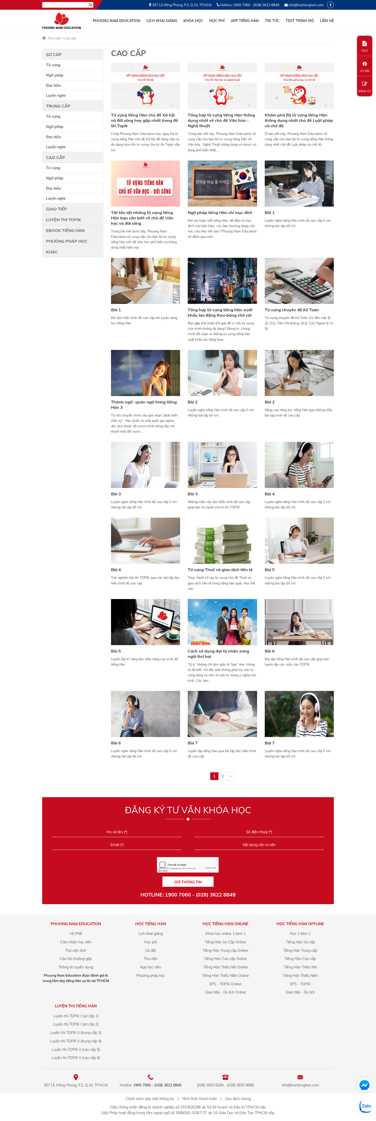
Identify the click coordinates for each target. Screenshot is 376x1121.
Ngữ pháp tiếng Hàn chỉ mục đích (220, 212)
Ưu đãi (150, 950)
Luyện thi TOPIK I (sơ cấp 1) (75, 1016)
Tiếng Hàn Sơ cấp (300, 942)
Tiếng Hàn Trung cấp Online (225, 950)
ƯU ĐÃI (365, 71)
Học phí (217, 20)
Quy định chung (238, 1098)
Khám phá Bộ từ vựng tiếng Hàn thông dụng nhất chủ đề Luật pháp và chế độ (299, 120)
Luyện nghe (56, 95)
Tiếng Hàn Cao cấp (300, 958)
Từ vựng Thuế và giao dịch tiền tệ (220, 569)
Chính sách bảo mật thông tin (150, 1098)
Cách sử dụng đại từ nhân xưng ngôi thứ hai (218, 653)
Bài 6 (270, 651)
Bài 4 (270, 493)
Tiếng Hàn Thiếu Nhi (300, 967)
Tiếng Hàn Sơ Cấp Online (225, 942)
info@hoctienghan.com (306, 5)
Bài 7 (193, 742)
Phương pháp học (66, 241)
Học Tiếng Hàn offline (300, 923)
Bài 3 (116, 493)
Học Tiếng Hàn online (225, 923)
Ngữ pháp (54, 75)
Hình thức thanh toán (199, 1098)
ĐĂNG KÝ (364, 91)
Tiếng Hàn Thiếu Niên (300, 975)
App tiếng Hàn (245, 20)
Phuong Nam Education (116, 20)
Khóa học (193, 20)
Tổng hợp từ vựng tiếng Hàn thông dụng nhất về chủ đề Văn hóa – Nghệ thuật (221, 120)
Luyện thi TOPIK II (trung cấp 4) (75, 1041)
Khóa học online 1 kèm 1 (225, 933)
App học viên (150, 967)
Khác (52, 251)
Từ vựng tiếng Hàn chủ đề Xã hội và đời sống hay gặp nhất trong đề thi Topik (144, 120)
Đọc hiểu (53, 85)
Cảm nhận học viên (76, 942)
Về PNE (76, 933)
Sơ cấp (54, 54)
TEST (364, 50)
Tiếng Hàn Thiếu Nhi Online (225, 967)
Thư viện (54, 38)
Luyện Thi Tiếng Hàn (76, 1005)
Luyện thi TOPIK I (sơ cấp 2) (75, 1024)
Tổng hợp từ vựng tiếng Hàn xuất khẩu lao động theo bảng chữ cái (220, 312)
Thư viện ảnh (75, 950)
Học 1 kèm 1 (300, 933)
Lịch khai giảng (162, 20)
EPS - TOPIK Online (225, 984)
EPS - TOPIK (300, 984)
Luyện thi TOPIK (63, 219)
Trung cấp (58, 106)
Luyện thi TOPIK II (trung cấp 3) (75, 1032)
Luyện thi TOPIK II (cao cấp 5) (76, 1049)
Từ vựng (53, 65)
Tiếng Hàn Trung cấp (300, 950)
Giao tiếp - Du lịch (300, 992)
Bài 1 (270, 212)
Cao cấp (69, 38)
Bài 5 (270, 569)
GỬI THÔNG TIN (188, 882)
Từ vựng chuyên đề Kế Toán (292, 309)
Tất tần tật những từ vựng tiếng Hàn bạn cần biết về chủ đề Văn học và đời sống (142, 218)
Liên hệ (327, 20)
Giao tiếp (56, 208)
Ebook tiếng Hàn (65, 230)
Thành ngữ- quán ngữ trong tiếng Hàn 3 (144, 404)
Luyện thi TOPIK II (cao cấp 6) (76, 1057)
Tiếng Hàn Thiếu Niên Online (225, 975)
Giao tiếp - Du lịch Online (225, 992)
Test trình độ (300, 20)
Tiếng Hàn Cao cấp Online (225, 958)
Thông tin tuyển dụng (75, 967)
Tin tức (272, 20)
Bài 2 (193, 401)
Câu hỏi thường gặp (76, 958)
